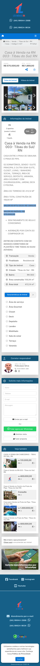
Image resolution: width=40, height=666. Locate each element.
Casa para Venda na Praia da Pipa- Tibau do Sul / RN (20, 503)
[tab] (10, 80)
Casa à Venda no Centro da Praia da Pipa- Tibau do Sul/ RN (18, 487)
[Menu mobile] (3, 36)
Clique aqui (8, 542)
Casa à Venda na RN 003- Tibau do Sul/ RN (19, 471)
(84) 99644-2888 (22, 20)
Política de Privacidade (21, 654)
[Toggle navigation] (35, 36)
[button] (6, 95)
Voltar (34, 44)
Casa (7, 44)
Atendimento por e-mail (21, 616)
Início (7, 41)
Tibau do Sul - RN (25, 41)
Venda (14, 41)
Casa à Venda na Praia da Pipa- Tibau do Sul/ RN (20, 519)
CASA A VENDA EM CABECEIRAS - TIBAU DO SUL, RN (20, 455)
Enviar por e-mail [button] (21, 419)
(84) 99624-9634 (22, 27)
